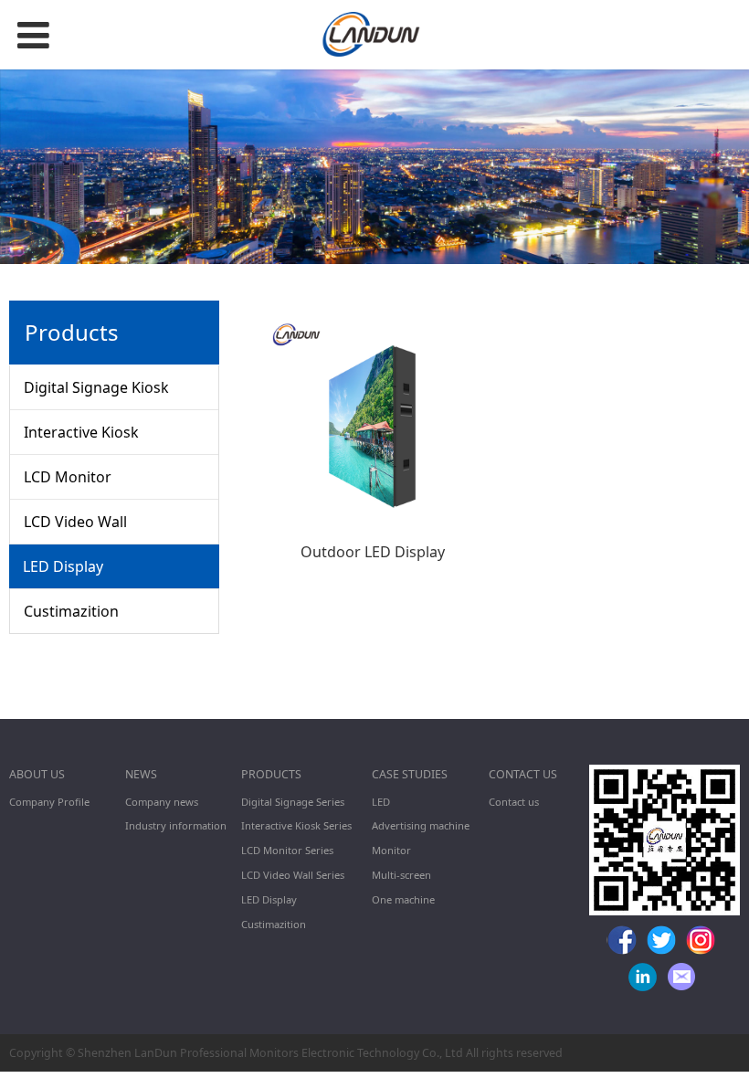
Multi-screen (401, 875)
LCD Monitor (67, 477)
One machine (403, 899)
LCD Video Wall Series (292, 875)
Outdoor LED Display (373, 552)
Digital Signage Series (292, 801)
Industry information (176, 825)
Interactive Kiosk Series (296, 825)
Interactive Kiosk (81, 432)
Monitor (391, 850)
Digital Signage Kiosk (96, 387)
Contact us (514, 801)
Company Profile (49, 801)
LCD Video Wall (75, 522)
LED (381, 801)
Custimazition (71, 611)
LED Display (63, 566)
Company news (161, 801)
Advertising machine (420, 825)
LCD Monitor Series (287, 850)
